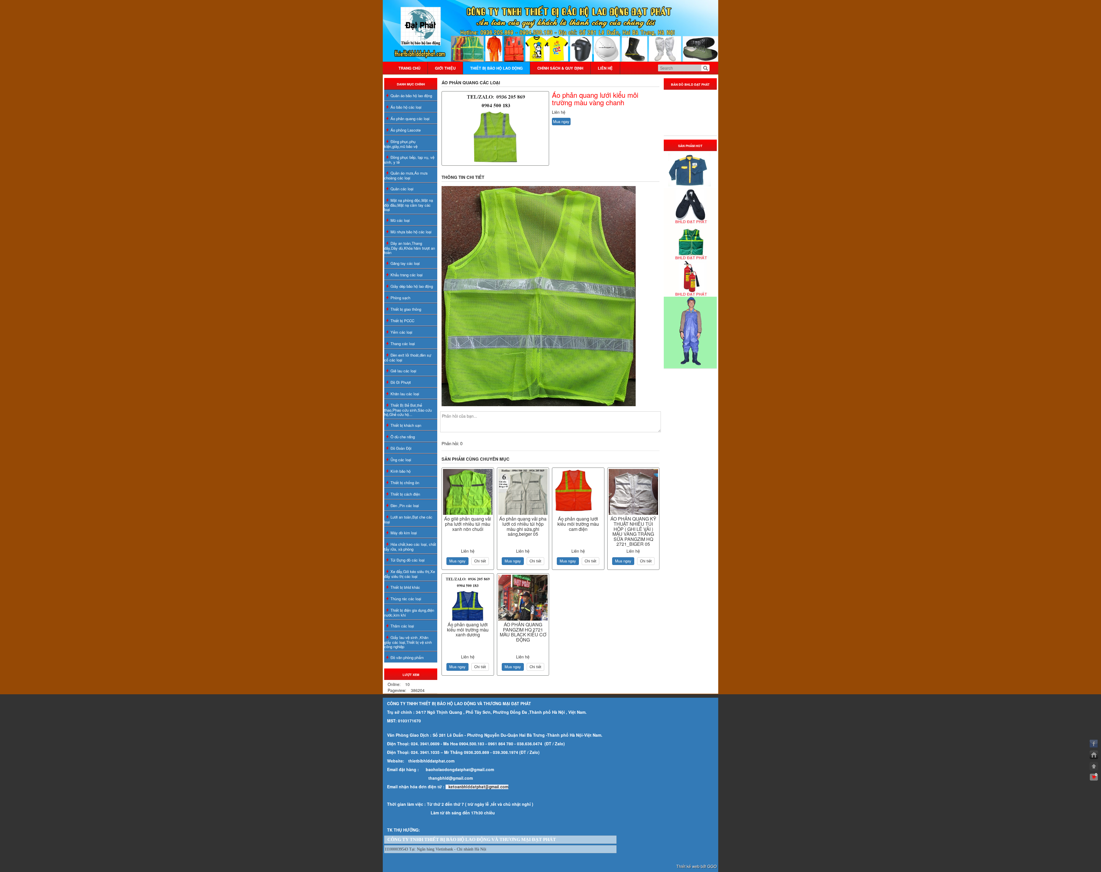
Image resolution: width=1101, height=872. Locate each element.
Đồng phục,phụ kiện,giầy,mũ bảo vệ (400, 144)
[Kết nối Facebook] (1094, 743)
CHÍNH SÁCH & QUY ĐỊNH (560, 68)
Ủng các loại (401, 459)
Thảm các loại (402, 626)
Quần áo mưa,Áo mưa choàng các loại (405, 175)
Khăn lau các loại (405, 393)
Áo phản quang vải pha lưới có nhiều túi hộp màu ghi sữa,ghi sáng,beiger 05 (522, 526)
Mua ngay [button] (561, 121)
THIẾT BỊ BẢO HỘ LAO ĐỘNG (496, 68)
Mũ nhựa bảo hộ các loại (411, 231)
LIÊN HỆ (605, 68)
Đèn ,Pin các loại (405, 505)
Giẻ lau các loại (403, 371)
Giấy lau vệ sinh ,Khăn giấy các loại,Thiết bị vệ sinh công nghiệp (408, 642)
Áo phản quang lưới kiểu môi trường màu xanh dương (468, 629)
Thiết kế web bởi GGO (696, 866)
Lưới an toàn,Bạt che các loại (408, 519)
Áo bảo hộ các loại (406, 107)
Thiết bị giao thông (406, 309)
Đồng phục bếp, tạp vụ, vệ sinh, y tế (409, 160)
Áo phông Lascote (406, 130)
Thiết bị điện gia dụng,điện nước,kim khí (409, 612)
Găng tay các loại (405, 263)
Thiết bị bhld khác (405, 587)
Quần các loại (402, 188)
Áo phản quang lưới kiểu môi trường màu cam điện (578, 523)
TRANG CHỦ (409, 68)
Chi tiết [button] (480, 561)
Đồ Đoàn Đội (401, 448)
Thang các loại (403, 343)
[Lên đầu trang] (1094, 766)
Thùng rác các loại (406, 598)
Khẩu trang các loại (407, 274)
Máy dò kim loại (404, 532)
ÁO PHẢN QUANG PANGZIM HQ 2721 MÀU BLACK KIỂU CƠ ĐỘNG (523, 632)
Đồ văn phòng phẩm (407, 657)
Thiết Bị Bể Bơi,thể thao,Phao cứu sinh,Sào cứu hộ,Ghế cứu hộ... (408, 409)
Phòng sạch (400, 297)
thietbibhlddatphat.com (431, 761)
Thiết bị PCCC (402, 320)
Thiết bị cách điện (405, 494)
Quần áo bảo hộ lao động (411, 95)
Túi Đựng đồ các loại (408, 560)
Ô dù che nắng (403, 436)
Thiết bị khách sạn (406, 425)
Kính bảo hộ (401, 471)
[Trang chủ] (1094, 754)
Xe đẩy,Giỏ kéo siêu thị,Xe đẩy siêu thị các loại (409, 574)
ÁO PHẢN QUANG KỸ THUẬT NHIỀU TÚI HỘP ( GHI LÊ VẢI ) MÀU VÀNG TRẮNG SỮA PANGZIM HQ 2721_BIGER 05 (633, 531)
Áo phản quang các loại (410, 118)
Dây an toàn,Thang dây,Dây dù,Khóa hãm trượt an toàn (409, 248)
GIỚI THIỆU (445, 68)
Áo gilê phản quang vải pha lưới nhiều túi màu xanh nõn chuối (467, 523)
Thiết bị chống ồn (405, 482)
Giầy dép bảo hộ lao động (412, 286)
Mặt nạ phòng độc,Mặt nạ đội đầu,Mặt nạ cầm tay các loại (408, 205)
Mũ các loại (400, 220)
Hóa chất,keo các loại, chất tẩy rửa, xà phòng (410, 546)
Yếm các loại (401, 332)
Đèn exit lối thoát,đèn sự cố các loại (407, 357)
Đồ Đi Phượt (401, 382)
